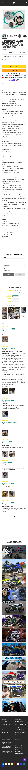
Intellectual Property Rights (20, 733)
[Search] (4, 2)
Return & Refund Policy (20, 724)
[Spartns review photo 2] (12, 454)
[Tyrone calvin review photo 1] (5, 339)
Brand (4, 257)
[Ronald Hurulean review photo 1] (5, 433)
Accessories (5, 727)
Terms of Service (19, 729)
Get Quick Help (5, 732)
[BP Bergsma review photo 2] (12, 391)
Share (3, 83)
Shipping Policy (19, 721)
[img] (5, 327)
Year (4, 268)
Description (4, 88)
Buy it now (14, 70)
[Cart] (25, 2)
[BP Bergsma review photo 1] (5, 391)
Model (4, 262)
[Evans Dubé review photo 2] (12, 494)
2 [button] (12, 516)
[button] (8, 295)
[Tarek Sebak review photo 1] (5, 414)
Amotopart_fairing (19, 753)
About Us (4, 729)
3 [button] (14, 516)
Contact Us (4, 735)
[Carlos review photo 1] (5, 474)
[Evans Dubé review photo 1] (5, 494)
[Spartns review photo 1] (5, 454)
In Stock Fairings (6, 724)
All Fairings (4, 721)
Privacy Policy (18, 727)
